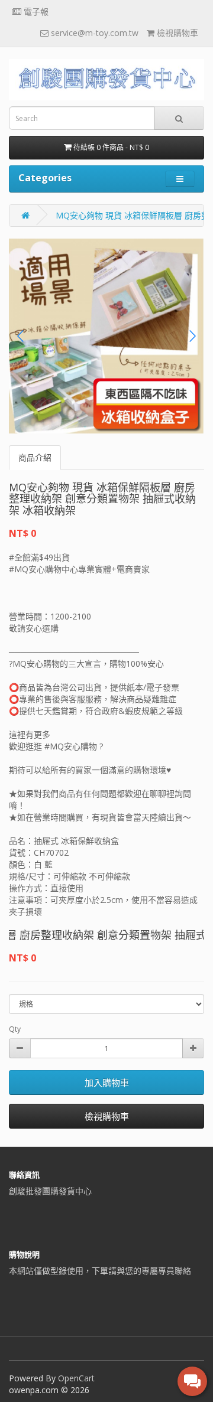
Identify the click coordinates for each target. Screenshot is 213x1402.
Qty (15, 1029)
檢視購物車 (107, 1116)
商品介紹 (34, 457)
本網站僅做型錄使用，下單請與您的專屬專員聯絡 (100, 1270)
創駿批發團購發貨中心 (50, 1190)
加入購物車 (107, 1082)
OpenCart (76, 1378)
